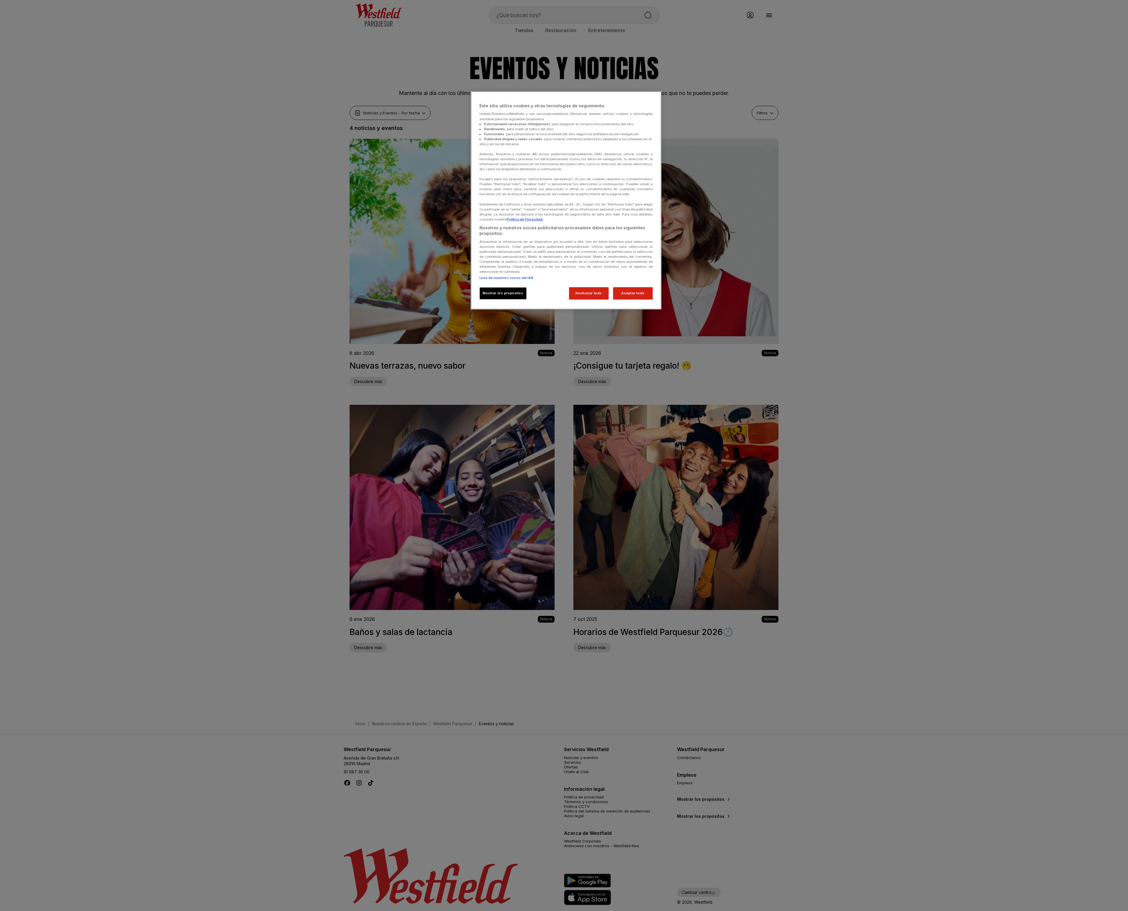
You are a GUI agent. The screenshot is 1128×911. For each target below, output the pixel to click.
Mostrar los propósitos (503, 293)
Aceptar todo (632, 293)
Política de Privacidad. (525, 219)
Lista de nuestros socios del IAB (506, 278)
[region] (566, 200)
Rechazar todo (588, 293)
